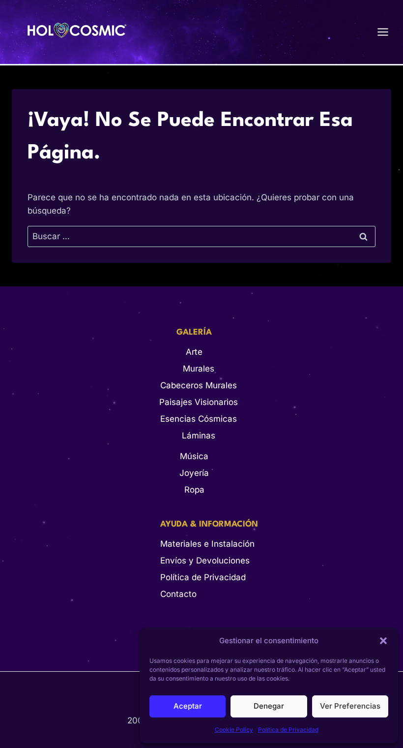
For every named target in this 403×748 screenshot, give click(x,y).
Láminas (198, 435)
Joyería (194, 473)
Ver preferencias (350, 706)
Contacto (178, 594)
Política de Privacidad (288, 729)
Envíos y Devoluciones (205, 560)
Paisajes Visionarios (198, 402)
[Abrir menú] (388, 32)
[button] (383, 641)
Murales (198, 369)
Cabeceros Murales (198, 385)
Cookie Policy (234, 729)
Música (194, 456)
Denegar (269, 706)
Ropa (194, 490)
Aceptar (187, 706)
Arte (194, 352)
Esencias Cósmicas (198, 419)
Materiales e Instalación (207, 544)
